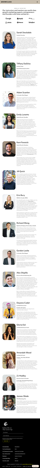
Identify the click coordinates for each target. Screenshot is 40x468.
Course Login (5, 460)
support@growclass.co (27, 464)
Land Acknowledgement (20, 453)
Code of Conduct (18, 456)
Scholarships (5, 446)
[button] (37, 2)
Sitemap (16, 460)
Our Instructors (6, 453)
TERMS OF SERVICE (27, 466)
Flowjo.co (32, 84)
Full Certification (6, 449)
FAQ (16, 449)
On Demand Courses (7, 451)
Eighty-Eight (30, 201)
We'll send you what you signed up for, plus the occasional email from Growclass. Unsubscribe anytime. (12, 439)
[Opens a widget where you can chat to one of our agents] (35, 466)
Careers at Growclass (19, 451)
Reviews (4, 456)
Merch (16, 458)
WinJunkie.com (30, 154)
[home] (6, 2)
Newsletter (17, 446)
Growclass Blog (6, 458)
